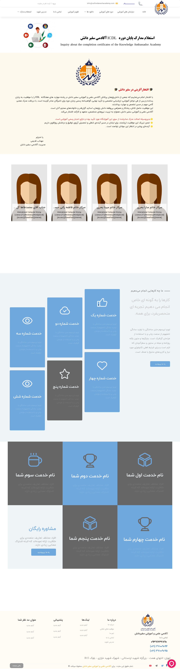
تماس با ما (57, 11)
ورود (54, 3)
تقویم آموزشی (73, 11)
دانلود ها (90, 11)
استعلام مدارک (25, 11)
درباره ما (111, 624)
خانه (144, 11)
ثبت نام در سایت (44, 3)
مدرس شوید (41, 11)
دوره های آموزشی (106, 11)
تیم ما (112, 633)
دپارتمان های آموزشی (125, 11)
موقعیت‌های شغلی (107, 629)
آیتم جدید (83, 625)
